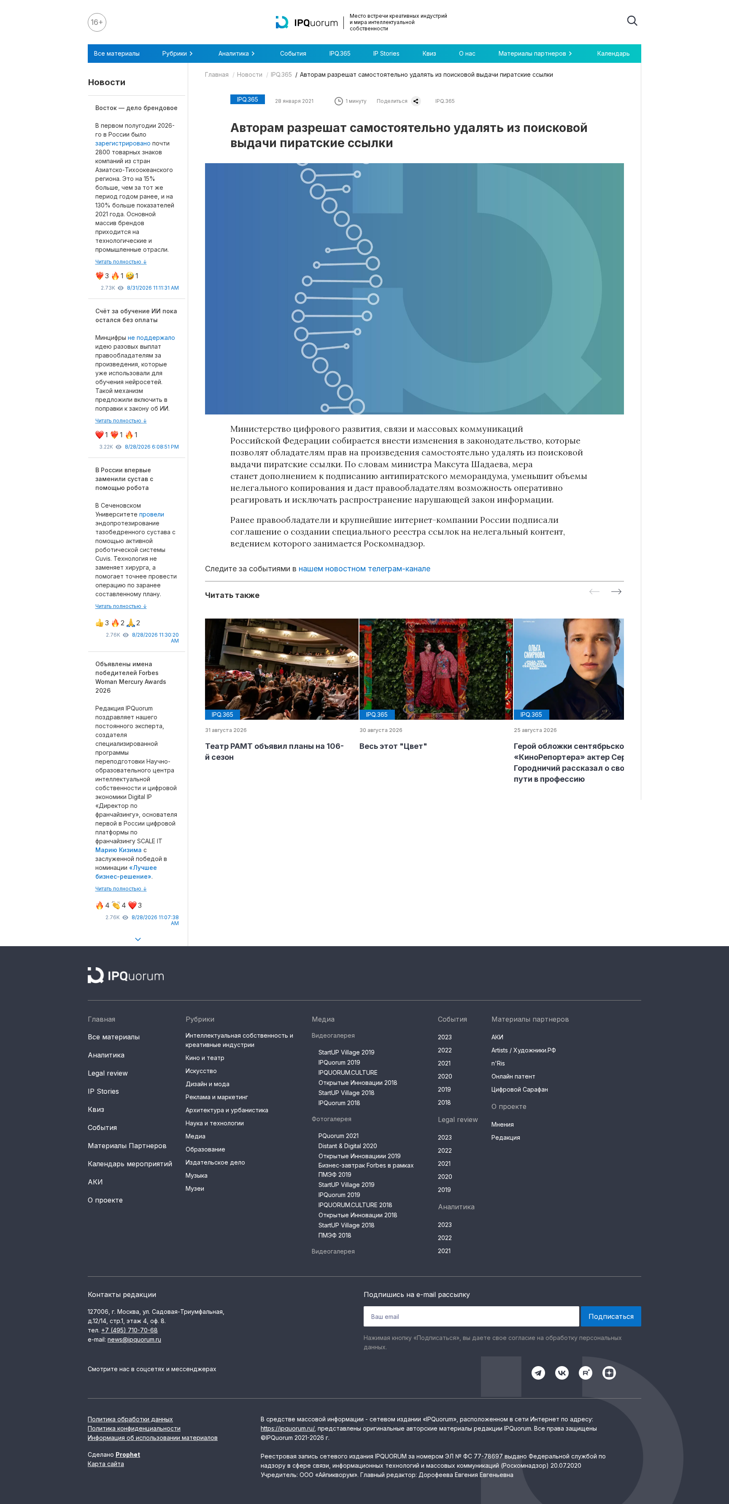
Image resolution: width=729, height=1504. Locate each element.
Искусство (201, 1070)
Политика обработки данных (130, 1419)
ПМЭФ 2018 (335, 1235)
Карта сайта (106, 1463)
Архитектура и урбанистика (227, 1110)
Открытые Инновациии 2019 (360, 1156)
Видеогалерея (333, 1035)
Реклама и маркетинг (217, 1096)
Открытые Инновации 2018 (358, 1082)
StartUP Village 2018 (347, 1092)
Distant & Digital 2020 (348, 1145)
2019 (444, 1089)
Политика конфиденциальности (134, 1428)
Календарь (613, 53)
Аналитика (106, 1055)
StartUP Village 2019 (347, 1052)
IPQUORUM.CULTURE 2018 (355, 1204)
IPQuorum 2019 (339, 1062)
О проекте (105, 1200)
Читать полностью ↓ (121, 261)
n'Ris (498, 1063)
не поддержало (151, 337)
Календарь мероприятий (130, 1164)
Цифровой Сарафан (519, 1089)
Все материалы (117, 53)
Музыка (197, 1175)
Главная (217, 74)
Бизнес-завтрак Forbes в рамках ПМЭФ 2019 (366, 1170)
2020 (445, 1076)
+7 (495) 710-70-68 (129, 1330)
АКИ (95, 1182)
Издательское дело (215, 1162)
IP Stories (386, 53)
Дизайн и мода (208, 1083)
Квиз (429, 53)
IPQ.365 (340, 53)
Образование (205, 1149)
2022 (445, 1050)
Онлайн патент (513, 1076)
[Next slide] (616, 592)
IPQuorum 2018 (339, 1102)
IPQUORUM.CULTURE (348, 1072)
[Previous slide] (594, 592)
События (293, 53)
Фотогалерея (331, 1118)
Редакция (505, 1137)
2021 (444, 1063)
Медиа (195, 1136)
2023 (445, 1037)
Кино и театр (205, 1057)
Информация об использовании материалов (153, 1437)
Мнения (502, 1124)
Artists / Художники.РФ (523, 1050)
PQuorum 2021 (339, 1135)
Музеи (195, 1188)
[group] (275, 691)
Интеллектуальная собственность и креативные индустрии (239, 1040)
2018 (444, 1102)
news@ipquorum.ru (134, 1339)
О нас (467, 53)
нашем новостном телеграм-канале (364, 568)
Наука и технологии (215, 1123)
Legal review (108, 1073)
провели (151, 514)
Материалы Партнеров (127, 1145)
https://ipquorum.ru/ (287, 1428)
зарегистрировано (123, 143)
